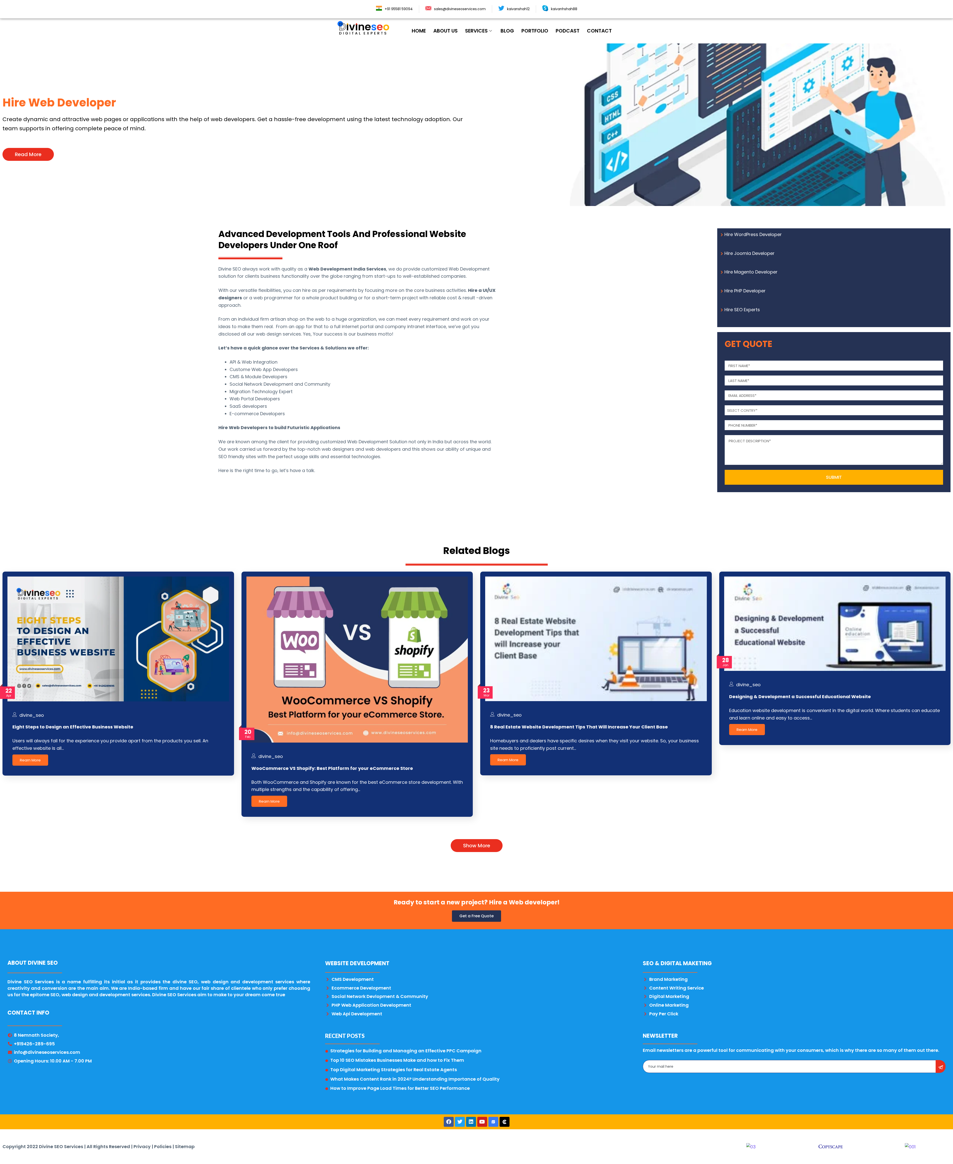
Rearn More (30, 760)
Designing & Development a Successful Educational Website (800, 696)
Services (476, 30)
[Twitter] (460, 1122)
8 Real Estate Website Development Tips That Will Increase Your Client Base (579, 727)
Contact (599, 30)
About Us (445, 30)
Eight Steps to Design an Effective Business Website (72, 727)
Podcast (567, 30)
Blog (507, 30)
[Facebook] (449, 1122)
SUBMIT (834, 477)
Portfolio (534, 30)
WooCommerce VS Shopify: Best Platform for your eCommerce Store (332, 768)
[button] (28, 154)
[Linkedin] (471, 1122)
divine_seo (31, 715)
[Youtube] (482, 1122)
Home (419, 30)
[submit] (941, 1066)
